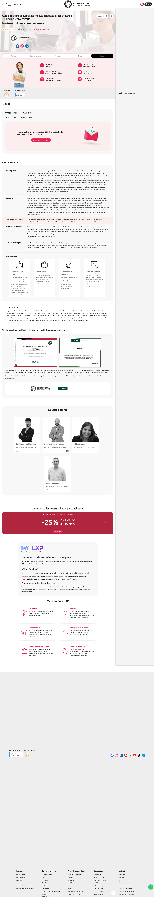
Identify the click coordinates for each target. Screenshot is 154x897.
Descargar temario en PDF (48, 456)
